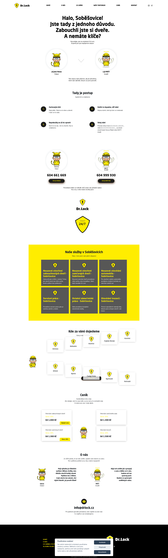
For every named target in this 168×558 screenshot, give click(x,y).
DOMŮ (48, 5)
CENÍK (118, 5)
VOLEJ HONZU (57, 181)
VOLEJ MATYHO (106, 181)
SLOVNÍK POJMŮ (48, 546)
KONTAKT (134, 5)
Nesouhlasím (102, 552)
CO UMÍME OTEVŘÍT (49, 544)
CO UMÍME (79, 5)
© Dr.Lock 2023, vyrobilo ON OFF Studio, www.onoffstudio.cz (87, 556)
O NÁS (63, 5)
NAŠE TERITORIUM (99, 5)
